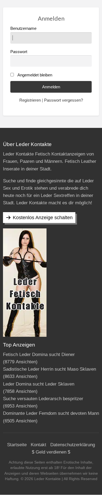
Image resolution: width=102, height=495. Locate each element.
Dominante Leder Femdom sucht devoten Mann (51, 413)
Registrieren (30, 100)
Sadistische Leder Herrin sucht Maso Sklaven (49, 369)
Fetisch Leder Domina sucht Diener (39, 354)
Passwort (18, 52)
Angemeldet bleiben (34, 75)
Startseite (17, 444)
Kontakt (38, 444)
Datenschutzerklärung (72, 444)
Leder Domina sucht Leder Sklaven (38, 384)
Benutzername (23, 28)
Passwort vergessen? (63, 100)
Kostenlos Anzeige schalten (43, 217)
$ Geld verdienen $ (51, 452)
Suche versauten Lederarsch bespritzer (43, 398)
